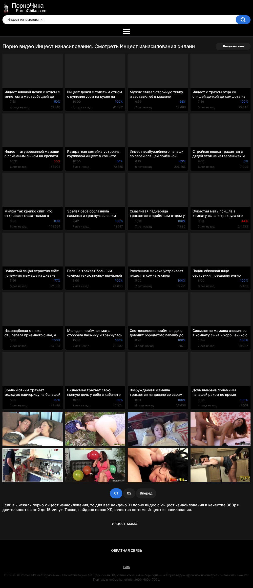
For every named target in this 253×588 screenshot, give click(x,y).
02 (129, 493)
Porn (126, 567)
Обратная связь (126, 550)
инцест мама (124, 523)
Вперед (146, 493)
